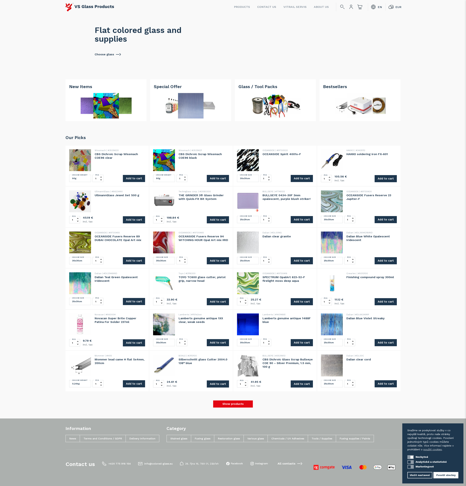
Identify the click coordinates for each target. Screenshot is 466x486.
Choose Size (246, 175)
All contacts (286, 463)
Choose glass (104, 54)
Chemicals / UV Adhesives (287, 438)
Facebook (237, 463)
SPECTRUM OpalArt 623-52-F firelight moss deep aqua (283, 278)
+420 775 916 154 (119, 463)
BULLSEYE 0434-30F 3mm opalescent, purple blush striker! (286, 197)
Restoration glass (229, 438)
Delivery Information (142, 438)
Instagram (261, 463)
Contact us (266, 7)
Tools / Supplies (322, 438)
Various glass (255, 438)
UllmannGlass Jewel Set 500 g (117, 195)
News (72, 438)
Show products (233, 404)
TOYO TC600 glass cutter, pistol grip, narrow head (202, 278)
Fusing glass (202, 438)
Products (242, 7)
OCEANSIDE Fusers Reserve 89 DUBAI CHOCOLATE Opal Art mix (118, 238)
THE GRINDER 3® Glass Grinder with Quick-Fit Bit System (201, 197)
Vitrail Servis (295, 7)
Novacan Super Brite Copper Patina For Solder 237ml (115, 320)
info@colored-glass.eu (158, 463)
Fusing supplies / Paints (355, 438)
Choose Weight (80, 175)
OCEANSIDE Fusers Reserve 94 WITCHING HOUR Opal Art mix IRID (203, 238)
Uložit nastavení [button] (420, 475)
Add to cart (134, 178)
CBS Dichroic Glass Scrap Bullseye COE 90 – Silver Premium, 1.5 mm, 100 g (287, 363)
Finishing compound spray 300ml (370, 277)
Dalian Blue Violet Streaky (365, 318)
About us (321, 7)
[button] (410, 457)
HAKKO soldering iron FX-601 (367, 154)
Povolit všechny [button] (446, 475)
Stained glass (178, 438)
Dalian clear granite (276, 236)
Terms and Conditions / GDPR (103, 438)
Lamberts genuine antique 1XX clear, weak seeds (201, 320)
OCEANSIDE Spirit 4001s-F (281, 154)
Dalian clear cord (358, 359)
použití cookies (432, 449)
